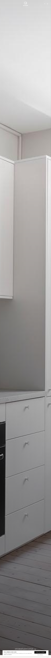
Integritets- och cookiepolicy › (8, 654)
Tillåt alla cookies (40, 652)
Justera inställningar (40, 654)
